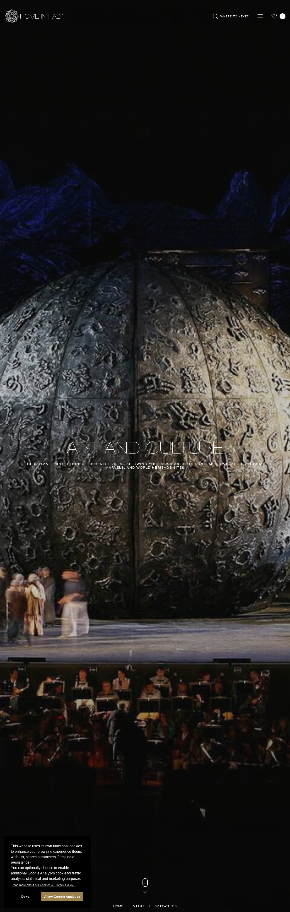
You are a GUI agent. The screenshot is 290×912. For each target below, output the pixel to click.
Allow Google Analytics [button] (62, 896)
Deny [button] (25, 896)
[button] (44, 884)
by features (166, 906)
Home (118, 906)
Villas (139, 906)
